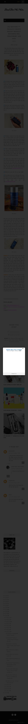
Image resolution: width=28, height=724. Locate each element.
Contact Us (14, 373)
